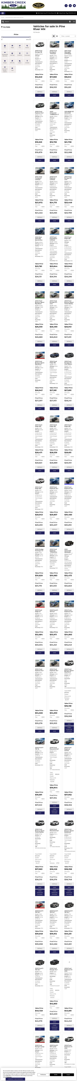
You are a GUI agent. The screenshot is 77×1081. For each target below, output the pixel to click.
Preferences (43, 1074)
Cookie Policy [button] (8, 1075)
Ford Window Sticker (69, 729)
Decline (55, 1074)
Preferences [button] (9, 1077)
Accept (68, 1074)
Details (39, 91)
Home (2, 17)
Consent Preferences (15, 1079)
